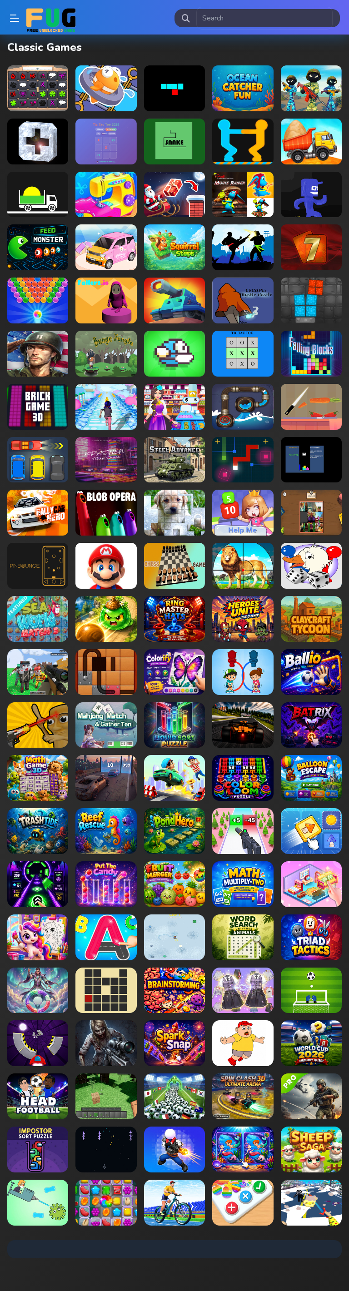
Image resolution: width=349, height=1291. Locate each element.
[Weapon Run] (242, 831)
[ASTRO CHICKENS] (105, 1149)
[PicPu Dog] (174, 513)
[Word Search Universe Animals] (242, 937)
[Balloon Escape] (311, 778)
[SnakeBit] (174, 88)
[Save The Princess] (242, 513)
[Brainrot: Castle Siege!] (37, 725)
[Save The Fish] (105, 88)
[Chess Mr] (174, 566)
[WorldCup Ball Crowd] (174, 1096)
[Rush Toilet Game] (242, 672)
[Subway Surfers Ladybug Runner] (105, 407)
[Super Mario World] (105, 566)
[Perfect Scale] (311, 407)
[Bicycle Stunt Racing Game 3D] (174, 1203)
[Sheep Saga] (311, 1149)
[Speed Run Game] (37, 1043)
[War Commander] (37, 354)
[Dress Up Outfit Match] (242, 990)
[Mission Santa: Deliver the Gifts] (174, 195)
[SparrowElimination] (105, 725)
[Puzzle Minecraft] (311, 513)
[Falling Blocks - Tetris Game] (311, 354)
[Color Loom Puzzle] (242, 778)
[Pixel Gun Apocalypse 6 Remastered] (37, 672)
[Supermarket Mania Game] (174, 407)
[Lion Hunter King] (242, 566)
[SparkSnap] (174, 1043)
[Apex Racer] (242, 725)
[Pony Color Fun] (37, 937)
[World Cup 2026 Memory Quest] (311, 1043)
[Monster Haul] (174, 937)
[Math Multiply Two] (242, 884)
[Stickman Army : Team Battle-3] (311, 88)
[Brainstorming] (174, 990)
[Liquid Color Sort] (174, 725)
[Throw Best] (37, 990)
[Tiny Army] (174, 300)
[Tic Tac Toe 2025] (105, 141)
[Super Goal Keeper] (311, 990)
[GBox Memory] (37, 88)
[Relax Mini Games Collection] (105, 247)
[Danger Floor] (311, 195)
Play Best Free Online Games (51, 18)
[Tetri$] (311, 460)
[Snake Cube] (242, 460)
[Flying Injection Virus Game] (37, 1203)
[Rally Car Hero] (37, 513)
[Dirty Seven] (311, 247)
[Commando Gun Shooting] (311, 1096)
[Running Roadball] (37, 884)
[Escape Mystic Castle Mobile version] (242, 300)
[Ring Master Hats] (174, 619)
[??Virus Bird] (174, 354)
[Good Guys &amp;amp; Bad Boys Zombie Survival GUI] (105, 1043)
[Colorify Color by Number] (174, 672)
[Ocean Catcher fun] (242, 88)
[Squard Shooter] (174, 1149)
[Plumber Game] (242, 407)
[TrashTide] (37, 831)
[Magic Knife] (311, 1203)
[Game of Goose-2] (311, 566)
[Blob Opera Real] (105, 513)
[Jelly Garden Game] (105, 1203)
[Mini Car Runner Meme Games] (174, 778)
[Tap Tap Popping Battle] (37, 141)
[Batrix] (311, 725)
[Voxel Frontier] (105, 1096)
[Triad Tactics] (311, 937)
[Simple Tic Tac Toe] (242, 354)
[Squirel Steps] (174, 247)
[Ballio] (311, 672)
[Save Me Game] (242, 1043)
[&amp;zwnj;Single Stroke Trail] (105, 990)
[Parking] (37, 460)
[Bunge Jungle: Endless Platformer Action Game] (105, 354)
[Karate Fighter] (242, 247)
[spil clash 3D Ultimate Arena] (242, 1096)
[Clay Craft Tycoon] (311, 619)
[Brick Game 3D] (37, 407)
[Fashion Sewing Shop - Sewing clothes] (105, 195)
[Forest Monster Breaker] (105, 619)
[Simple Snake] (174, 141)
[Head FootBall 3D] (37, 1096)
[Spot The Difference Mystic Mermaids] (242, 1149)
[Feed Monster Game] (37, 247)
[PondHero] (174, 831)
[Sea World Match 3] (37, 619)
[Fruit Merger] (174, 884)
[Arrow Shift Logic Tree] (311, 831)
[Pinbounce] (37, 566)
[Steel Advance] (174, 460)
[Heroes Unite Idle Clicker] (242, 619)
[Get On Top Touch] (242, 141)
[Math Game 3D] (37, 778)
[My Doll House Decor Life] (311, 884)
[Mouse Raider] (242, 195)
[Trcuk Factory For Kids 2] (311, 141)
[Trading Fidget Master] (242, 1203)
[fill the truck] (37, 195)
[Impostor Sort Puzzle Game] (37, 1149)
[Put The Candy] (105, 884)
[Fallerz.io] (105, 300)
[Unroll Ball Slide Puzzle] (105, 672)
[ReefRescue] (105, 831)
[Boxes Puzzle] (311, 300)
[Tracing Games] (105, 937)
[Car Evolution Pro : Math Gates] (105, 778)
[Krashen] (105, 460)
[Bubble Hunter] (37, 300)
